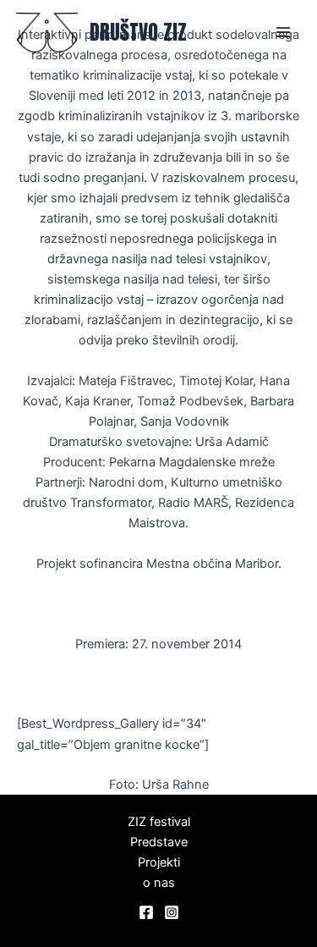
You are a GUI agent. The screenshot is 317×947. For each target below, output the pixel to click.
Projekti (159, 862)
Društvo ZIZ (138, 32)
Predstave (159, 842)
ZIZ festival (159, 821)
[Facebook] (146, 912)
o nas (159, 882)
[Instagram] (171, 912)
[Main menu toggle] (283, 32)
